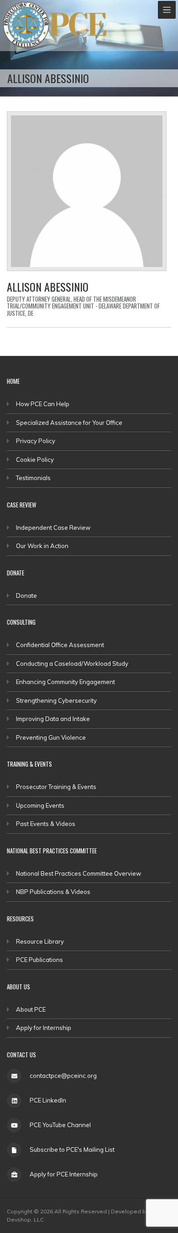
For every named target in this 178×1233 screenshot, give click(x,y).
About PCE (31, 1009)
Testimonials (33, 477)
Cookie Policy (35, 459)
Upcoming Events (40, 805)
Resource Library (40, 941)
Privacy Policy (35, 440)
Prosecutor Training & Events (56, 786)
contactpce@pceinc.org (63, 1075)
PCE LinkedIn (48, 1100)
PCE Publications (39, 959)
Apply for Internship (43, 1027)
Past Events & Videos (45, 823)
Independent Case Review (53, 527)
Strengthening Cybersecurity (56, 700)
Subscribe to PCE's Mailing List (72, 1149)
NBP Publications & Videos (53, 891)
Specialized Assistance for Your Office (69, 422)
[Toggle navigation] (167, 10)
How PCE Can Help (42, 404)
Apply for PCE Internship (64, 1174)
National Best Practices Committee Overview (78, 873)
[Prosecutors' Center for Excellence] (26, 25)
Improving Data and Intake (53, 718)
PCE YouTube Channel (60, 1125)
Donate (26, 595)
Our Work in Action (42, 545)
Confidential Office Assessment (60, 644)
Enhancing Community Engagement (65, 681)
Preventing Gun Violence (51, 737)
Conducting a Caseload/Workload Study (72, 663)
